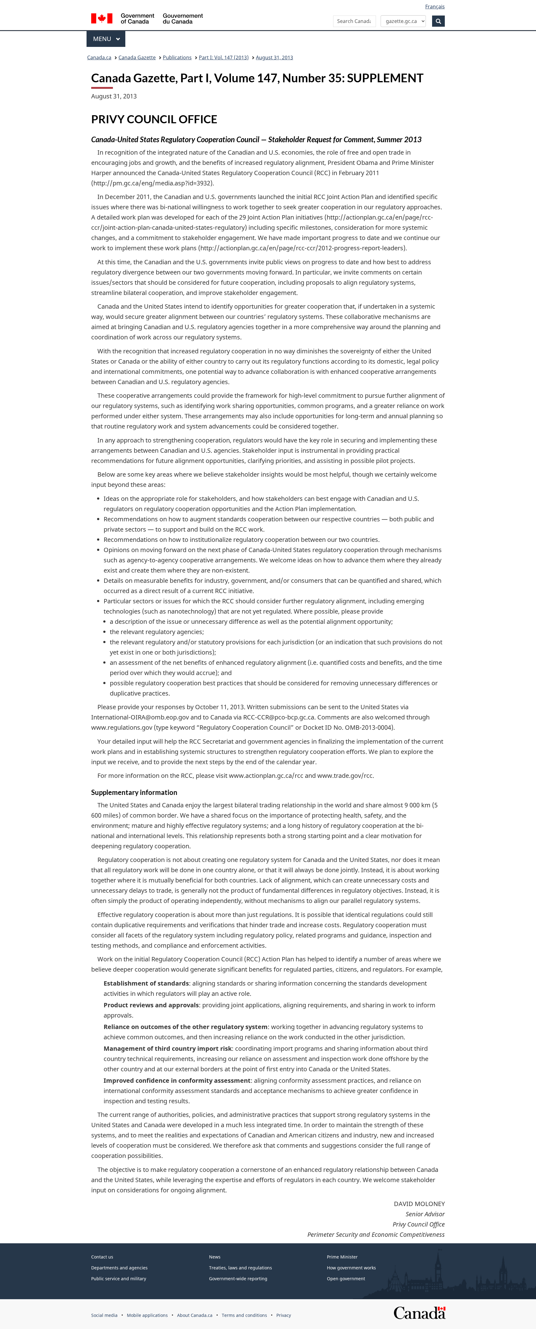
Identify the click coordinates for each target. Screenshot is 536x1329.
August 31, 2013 (274, 57)
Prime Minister (342, 1257)
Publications (177, 57)
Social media (104, 1315)
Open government (346, 1278)
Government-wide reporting (238, 1278)
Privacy (283, 1315)
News (215, 1257)
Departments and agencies (119, 1268)
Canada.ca (99, 57)
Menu (103, 38)
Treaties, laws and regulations (240, 1268)
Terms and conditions (244, 1315)
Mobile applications (147, 1315)
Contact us (102, 1257)
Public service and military (118, 1278)
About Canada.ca (194, 1315)
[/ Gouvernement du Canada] (147, 19)
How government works (351, 1268)
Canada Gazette (137, 57)
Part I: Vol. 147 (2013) (224, 57)
